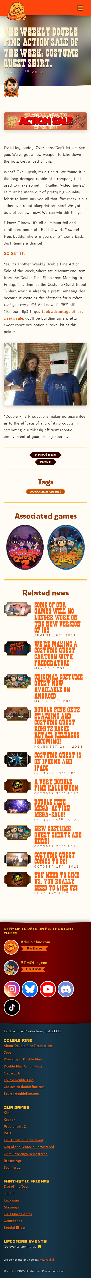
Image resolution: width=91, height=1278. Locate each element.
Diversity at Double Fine (23, 1059)
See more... (12, 1167)
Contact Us (12, 1073)
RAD (7, 1133)
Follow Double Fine (19, 1080)
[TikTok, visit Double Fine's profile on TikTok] (12, 1007)
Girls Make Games (18, 1214)
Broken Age (13, 1161)
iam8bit (10, 1193)
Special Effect (14, 1227)
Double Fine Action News (23, 1066)
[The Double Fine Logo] (17, 11)
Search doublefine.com (21, 1093)
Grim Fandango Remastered (26, 1154)
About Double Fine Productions (28, 1046)
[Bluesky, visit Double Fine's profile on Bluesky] (30, 989)
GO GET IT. (14, 253)
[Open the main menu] (79, 7)
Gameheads (13, 1221)
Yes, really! (47, 1259)
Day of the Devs (16, 1186)
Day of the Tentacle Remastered (29, 1147)
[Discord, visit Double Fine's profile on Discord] (66, 989)
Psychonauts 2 (15, 1126)
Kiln (7, 1112)
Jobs (7, 1052)
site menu (42, 923)
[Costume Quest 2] (25, 547)
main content (62, 923)
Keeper (9, 1119)
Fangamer (11, 1200)
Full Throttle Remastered (23, 1140)
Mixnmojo (11, 1207)
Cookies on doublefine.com (24, 1087)
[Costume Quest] (66, 547)
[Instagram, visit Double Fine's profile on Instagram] (12, 989)
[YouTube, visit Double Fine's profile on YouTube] (48, 989)
